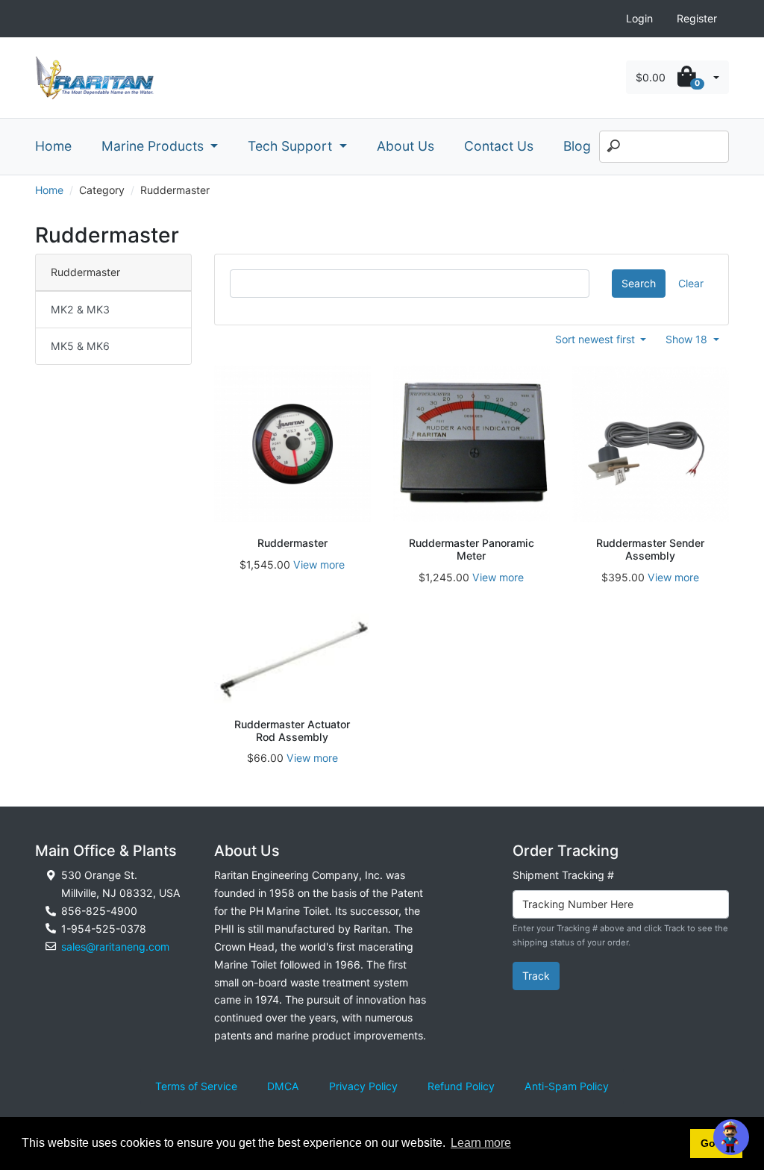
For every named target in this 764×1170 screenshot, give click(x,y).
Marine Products (154, 146)
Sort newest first (596, 339)
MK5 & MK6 (80, 346)
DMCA (283, 1086)
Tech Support (292, 146)
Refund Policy (461, 1086)
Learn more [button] (481, 1142)
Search (638, 283)
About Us (405, 146)
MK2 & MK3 (80, 309)
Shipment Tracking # (563, 875)
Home (53, 146)
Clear (691, 283)
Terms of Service (196, 1086)
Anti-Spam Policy (567, 1086)
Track (536, 975)
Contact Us (498, 146)
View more (319, 564)
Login (639, 18)
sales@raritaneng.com (115, 946)
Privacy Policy (363, 1086)
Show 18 (688, 339)
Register (697, 18)
